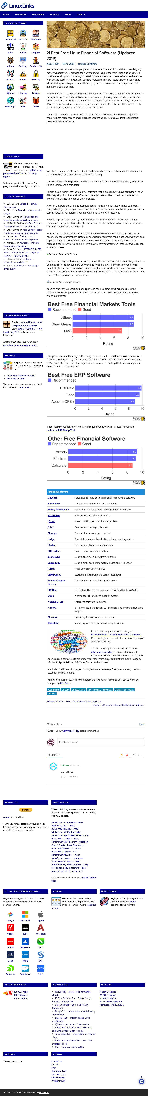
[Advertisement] (96, 147)
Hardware (38, 14)
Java (20, 328)
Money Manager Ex (58, 509)
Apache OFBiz (55, 601)
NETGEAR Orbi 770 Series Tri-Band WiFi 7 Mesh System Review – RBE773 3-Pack (22, 252)
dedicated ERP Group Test (61, 430)
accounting (53, 690)
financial (107, 690)
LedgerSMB (54, 562)
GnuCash (53, 497)
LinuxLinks (44, 1092)
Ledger (51, 539)
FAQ (53, 1067)
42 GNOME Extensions (111, 1001)
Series (68, 14)
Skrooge (52, 533)
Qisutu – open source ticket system (72, 1024)
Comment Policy (70, 730)
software (129, 690)
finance (97, 690)
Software (20, 14)
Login (141, 724)
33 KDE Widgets (108, 998)
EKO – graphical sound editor (69, 1047)
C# (40, 328)
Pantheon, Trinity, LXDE (112, 1004)
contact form (23, 387)
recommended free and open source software (116, 634)
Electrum (53, 617)
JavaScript (8, 332)
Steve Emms (68, 64)
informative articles (101, 651)
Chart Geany (54, 574)
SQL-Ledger (54, 551)
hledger (52, 545)
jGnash (51, 521)
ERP (89, 690)
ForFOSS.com (58, 1074)
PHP (17, 332)
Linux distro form (16, 378)
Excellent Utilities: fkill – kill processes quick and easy (74, 701)
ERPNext (52, 590)
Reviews (54, 14)
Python (29, 328)
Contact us (56, 1061)
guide (133, 901)
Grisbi (51, 527)
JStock (51, 568)
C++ (36, 328)
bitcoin (65, 690)
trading (52, 693)
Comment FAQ (58, 1071)
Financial (82, 64)
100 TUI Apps (20, 995)
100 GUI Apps (21, 991)
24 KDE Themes (107, 995)
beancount (54, 556)
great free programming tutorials (20, 345)
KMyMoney (54, 515)
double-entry (78, 690)
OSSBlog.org (57, 1077)
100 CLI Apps (20, 998)
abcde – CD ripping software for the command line (118, 705)
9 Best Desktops (108, 991)
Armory (52, 607)
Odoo (51, 595)
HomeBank (54, 503)
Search (81, 14)
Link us (55, 1064)
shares (118, 690)
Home (6, 14)
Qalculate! (53, 623)
